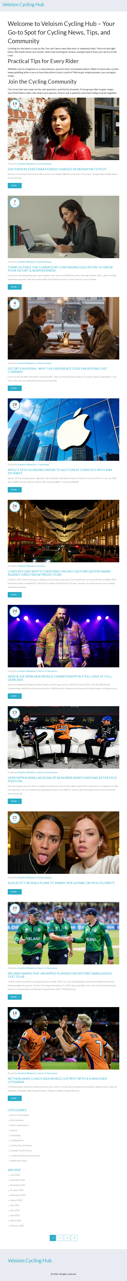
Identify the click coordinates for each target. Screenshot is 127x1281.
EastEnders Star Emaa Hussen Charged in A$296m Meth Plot (57, 169)
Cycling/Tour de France (21, 1150)
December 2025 (17, 1180)
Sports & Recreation (47, 671)
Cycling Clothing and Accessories (25, 1155)
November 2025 (17, 1185)
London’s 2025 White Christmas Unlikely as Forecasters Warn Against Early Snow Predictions (59, 573)
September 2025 (18, 1195)
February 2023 (17, 1225)
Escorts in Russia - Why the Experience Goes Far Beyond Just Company (57, 370)
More (14, 185)
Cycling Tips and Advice (21, 1145)
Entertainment (45, 164)
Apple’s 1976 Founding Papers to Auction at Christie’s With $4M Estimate (60, 471)
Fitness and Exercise (19, 1125)
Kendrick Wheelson (27, 164)
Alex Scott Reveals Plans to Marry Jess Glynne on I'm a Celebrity (61, 883)
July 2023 (14, 1205)
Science (41, 566)
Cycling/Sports (17, 1140)
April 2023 (15, 1215)
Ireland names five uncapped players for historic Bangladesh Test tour (60, 975)
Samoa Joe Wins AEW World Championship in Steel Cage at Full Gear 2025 (60, 678)
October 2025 (17, 1190)
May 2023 (15, 1210)
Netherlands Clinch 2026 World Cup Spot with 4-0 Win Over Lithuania (57, 1080)
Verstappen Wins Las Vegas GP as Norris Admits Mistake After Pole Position (62, 779)
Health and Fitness (18, 1160)
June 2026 (15, 1175)
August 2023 (16, 1200)
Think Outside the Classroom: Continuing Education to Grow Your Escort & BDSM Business (60, 268)
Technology (43, 464)
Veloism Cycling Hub (23, 4)
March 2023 (15, 1220)
